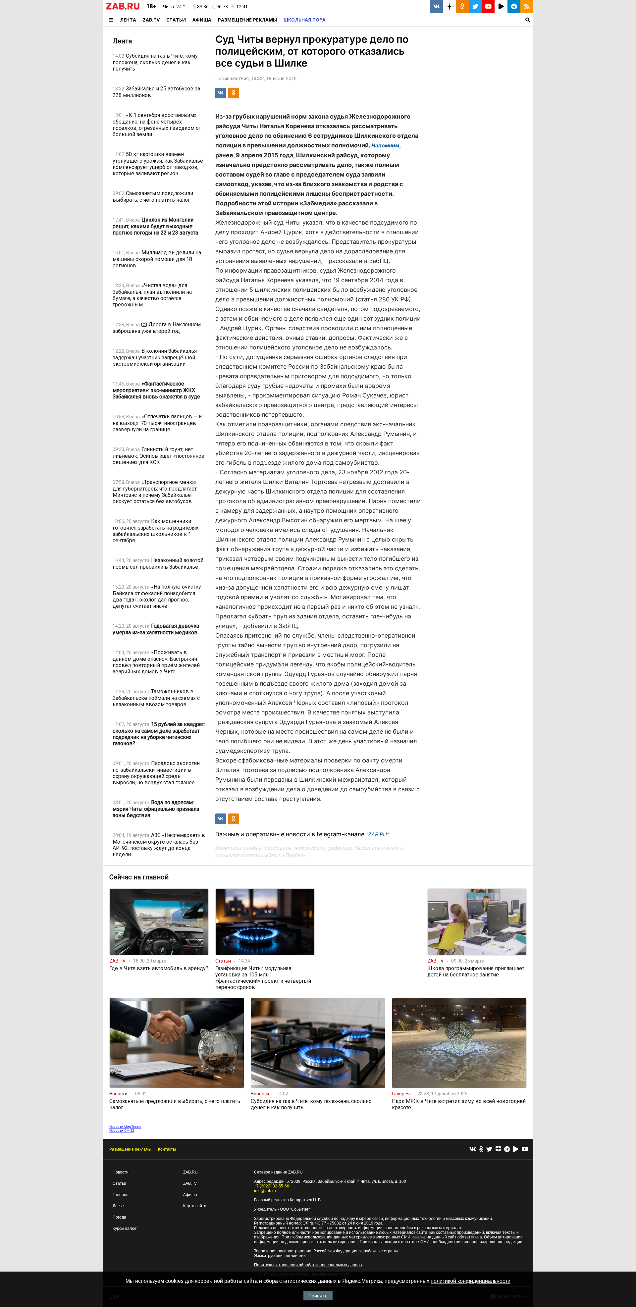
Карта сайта (194, 1206)
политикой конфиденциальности (470, 1281)
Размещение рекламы (130, 1149)
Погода (119, 1217)
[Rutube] (515, 1149)
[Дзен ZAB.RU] (449, 6)
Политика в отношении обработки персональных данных (308, 1265)
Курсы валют (125, 1228)
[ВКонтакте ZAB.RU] (436, 6)
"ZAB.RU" (377, 834)
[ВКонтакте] (473, 1149)
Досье (118, 1206)
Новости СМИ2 (121, 1130)
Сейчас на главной (139, 877)
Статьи (176, 20)
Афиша (201, 20)
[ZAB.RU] (122, 8)
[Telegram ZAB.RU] (513, 6)
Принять (318, 1295)
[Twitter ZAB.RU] (475, 6)
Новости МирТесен (125, 1126)
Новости (121, 1172)
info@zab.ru (265, 1190)
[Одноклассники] (481, 1149)
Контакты (167, 1149)
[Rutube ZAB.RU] (501, 6)
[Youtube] (525, 1149)
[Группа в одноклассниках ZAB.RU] (462, 6)
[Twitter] (489, 1149)
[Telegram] (507, 1149)
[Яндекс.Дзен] (498, 1149)
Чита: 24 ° (174, 6)
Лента (128, 20)
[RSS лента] (526, 6)
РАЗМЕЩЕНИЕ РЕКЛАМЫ (247, 20)
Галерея (121, 1194)
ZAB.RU (190, 1172)
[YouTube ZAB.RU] (488, 6)
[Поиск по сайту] (431, 19)
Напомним (385, 145)
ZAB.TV (151, 20)
